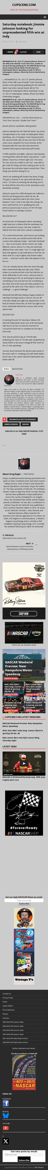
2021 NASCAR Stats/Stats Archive (15, 1038)
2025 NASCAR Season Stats (13, 1022)
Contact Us (7, 993)
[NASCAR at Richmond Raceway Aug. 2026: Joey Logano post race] (24, 764)
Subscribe (24, 904)
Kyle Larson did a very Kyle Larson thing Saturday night (34, 688)
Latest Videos (8, 1006)
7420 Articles (28, 474)
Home (5, 1002)
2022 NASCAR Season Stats (13, 1034)
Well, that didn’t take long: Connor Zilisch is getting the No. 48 (12, 688)
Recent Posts (17, 369)
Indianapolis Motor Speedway (22, 419)
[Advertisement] (24, 869)
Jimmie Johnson (11, 424)
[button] (44, 17)
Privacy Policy (8, 998)
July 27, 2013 (9, 41)
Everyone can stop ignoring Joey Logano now (13, 704)
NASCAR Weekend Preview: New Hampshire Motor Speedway (19, 668)
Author (6, 369)
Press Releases (9, 1010)
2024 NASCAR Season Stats (13, 1026)
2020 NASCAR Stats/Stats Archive (15, 1042)
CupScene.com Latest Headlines (22, 717)
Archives (6, 1018)
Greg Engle (22, 41)
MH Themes (39, 1167)
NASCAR (25, 424)
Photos (5, 1014)
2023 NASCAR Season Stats (13, 1030)
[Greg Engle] (9, 383)
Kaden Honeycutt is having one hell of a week (34, 704)
